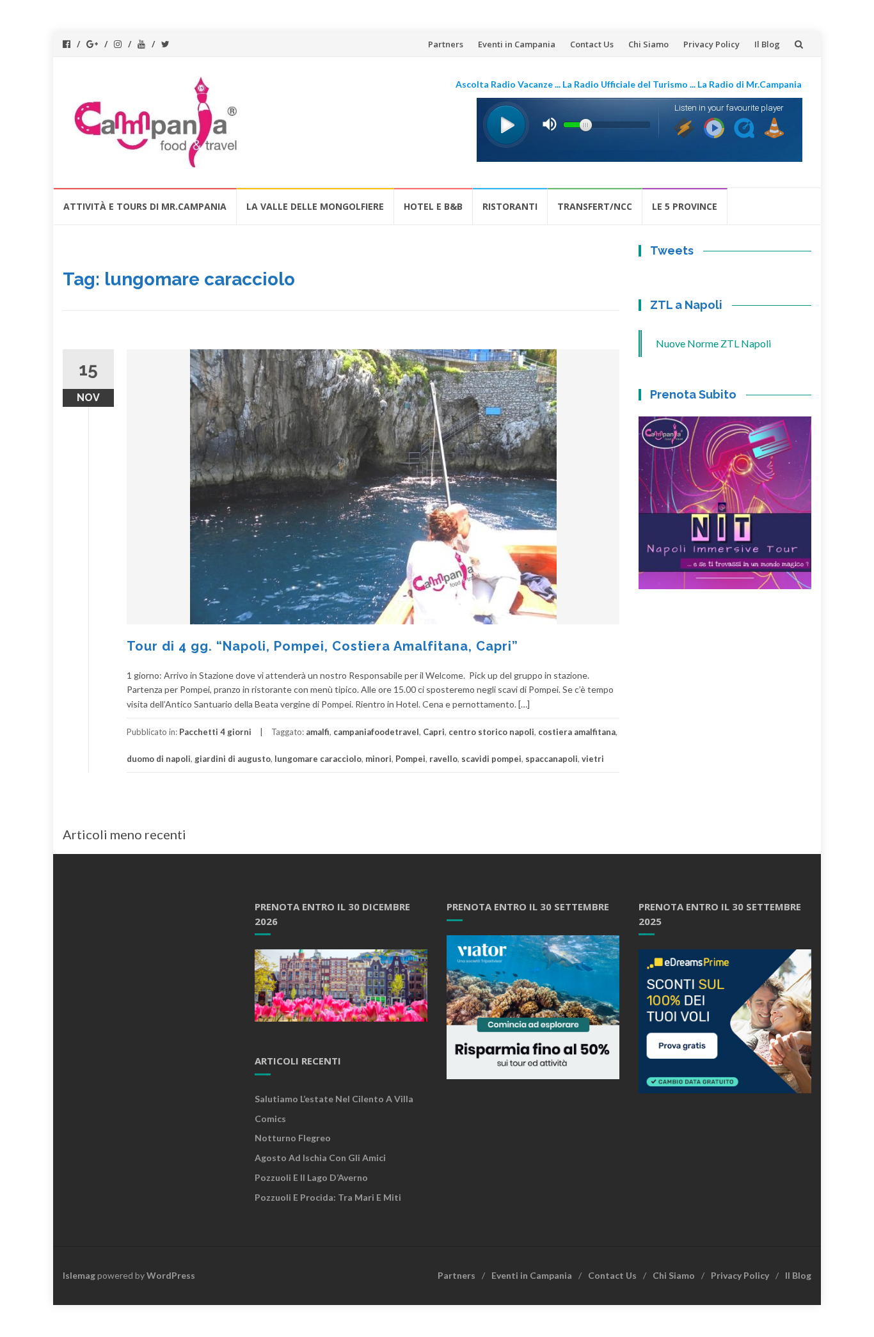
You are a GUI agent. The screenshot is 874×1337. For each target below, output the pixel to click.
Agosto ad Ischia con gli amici (320, 1157)
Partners (445, 44)
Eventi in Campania (516, 44)
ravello (443, 759)
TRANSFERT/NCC (594, 206)
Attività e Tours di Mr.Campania (144, 206)
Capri (434, 732)
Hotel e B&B (433, 206)
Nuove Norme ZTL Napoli (713, 343)
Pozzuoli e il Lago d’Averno (312, 1177)
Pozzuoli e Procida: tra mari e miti (328, 1197)
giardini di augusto (233, 759)
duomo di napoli (159, 759)
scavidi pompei (491, 759)
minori (378, 759)
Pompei (410, 759)
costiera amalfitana (577, 732)
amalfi (318, 732)
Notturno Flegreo (293, 1137)
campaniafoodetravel (376, 732)
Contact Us (592, 44)
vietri (593, 759)
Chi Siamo (648, 44)
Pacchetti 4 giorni (215, 732)
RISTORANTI (509, 206)
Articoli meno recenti (124, 834)
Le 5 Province (684, 206)
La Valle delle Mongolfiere (315, 206)
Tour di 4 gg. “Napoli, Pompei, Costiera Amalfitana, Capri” (322, 646)
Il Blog (767, 44)
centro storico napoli (491, 732)
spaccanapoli (551, 759)
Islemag (79, 1275)
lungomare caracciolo (318, 759)
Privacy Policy (711, 44)
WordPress (171, 1275)
